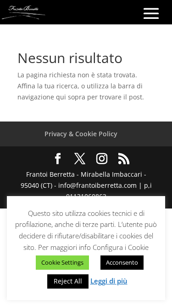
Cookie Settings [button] (62, 262)
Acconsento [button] (122, 262)
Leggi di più (109, 280)
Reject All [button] (68, 281)
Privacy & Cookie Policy (80, 133)
